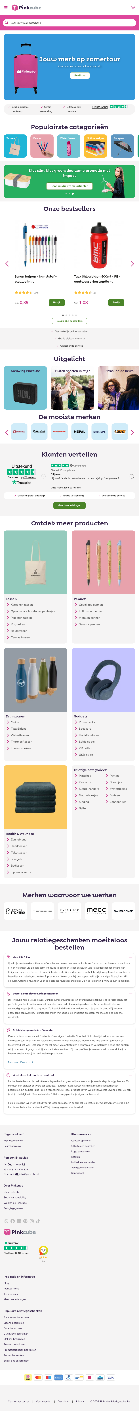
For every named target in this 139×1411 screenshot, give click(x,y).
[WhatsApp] (6, 1221)
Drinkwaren (15, 716)
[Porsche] (42, 911)
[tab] (66, 193)
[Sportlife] (99, 431)
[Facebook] (12, 1221)
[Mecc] (96, 911)
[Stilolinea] (19, 431)
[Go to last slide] (7, 263)
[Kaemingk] (69, 911)
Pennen (80, 599)
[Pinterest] (25, 1221)
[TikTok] (38, 1221)
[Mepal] (79, 431)
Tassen (11, 599)
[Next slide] (132, 263)
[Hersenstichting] (15, 911)
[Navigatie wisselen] (5, 7)
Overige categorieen (90, 770)
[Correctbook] (39, 431)
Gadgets (80, 716)
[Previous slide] (7, 432)
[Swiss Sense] (123, 911)
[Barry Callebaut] (59, 431)
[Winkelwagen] (133, 7)
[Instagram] (31, 1221)
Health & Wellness (20, 834)
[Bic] (120, 431)
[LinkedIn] (19, 1221)
